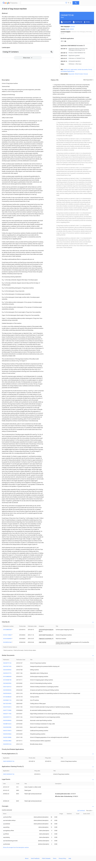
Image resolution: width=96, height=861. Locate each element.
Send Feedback (35, 858)
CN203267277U (7, 673)
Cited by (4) (66, 69)
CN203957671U (7, 717)
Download (82, 810)
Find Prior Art (78, 22)
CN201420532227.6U (8, 761)
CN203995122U (7, 744)
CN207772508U (7, 710)
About (26, 858)
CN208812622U (7, 724)
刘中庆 (72, 29)
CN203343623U (7, 693)
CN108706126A (7, 642)
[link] (7, 817)
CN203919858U (7, 737)
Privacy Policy (62, 858)
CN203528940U (7, 720)
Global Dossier (79, 74)
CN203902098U (7, 727)
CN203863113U (7, 700)
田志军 (67, 29)
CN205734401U (7, 707)
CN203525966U (7, 734)
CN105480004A (7, 629)
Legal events (73, 69)
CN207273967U (7, 730)
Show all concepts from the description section (16, 847)
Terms (54, 858)
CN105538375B (7, 680)
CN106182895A (7, 638)
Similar (88, 22)
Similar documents (83, 69)
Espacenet (71, 74)
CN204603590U (7, 683)
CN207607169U (7, 666)
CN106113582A (7, 635)
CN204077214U (7, 663)
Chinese (72, 26)
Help (70, 858)
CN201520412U (7, 686)
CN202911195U (7, 713)
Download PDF (67, 22)
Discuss (85, 74)
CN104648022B (7, 696)
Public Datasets (46, 858)
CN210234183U (7, 703)
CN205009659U (7, 690)
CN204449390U (7, 669)
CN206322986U (7, 740)
